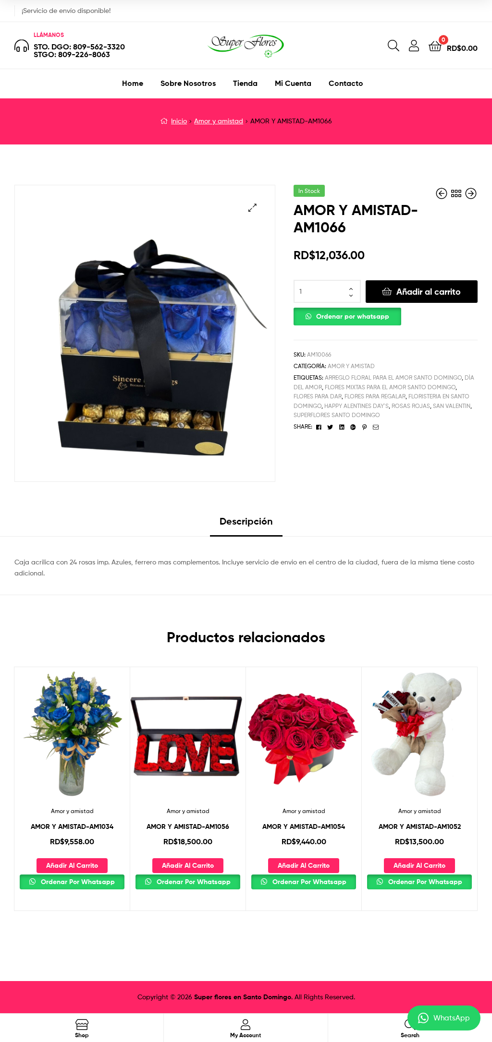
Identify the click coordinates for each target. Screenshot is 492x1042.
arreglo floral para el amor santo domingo (393, 377)
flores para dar (318, 396)
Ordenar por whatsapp (352, 316)
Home (132, 83)
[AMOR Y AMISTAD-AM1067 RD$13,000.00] (471, 193)
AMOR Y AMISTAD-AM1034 (72, 826)
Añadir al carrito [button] (72, 865)
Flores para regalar (375, 396)
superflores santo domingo (337, 415)
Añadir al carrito (428, 291)
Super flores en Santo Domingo (242, 997)
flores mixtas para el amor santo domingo (390, 387)
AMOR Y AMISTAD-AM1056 (188, 826)
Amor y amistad (218, 121)
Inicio (179, 121)
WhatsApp (451, 1018)
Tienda (245, 83)
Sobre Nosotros (188, 83)
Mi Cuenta (293, 83)
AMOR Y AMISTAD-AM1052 (420, 826)
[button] (252, 207)
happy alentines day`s (356, 405)
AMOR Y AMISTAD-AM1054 (303, 826)
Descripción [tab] (246, 521)
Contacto (346, 83)
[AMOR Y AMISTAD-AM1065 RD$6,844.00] (442, 193)
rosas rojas (411, 405)
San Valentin (451, 405)
